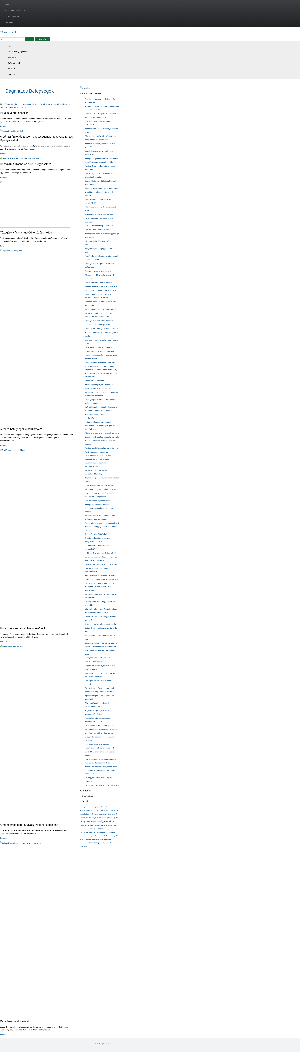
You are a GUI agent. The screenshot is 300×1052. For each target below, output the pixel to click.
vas (100, 843)
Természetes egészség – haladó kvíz (99, 226)
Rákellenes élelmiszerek (15, 1021)
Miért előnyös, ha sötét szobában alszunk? (101, 489)
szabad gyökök (114, 836)
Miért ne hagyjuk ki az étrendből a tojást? (100, 309)
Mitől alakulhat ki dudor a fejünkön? (98, 230)
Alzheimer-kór (110, 807)
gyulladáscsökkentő (90, 821)
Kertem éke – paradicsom (95, 381)
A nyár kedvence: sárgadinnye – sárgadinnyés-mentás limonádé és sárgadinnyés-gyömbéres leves (98, 455)
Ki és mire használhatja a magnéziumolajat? (101, 624)
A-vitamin (102, 807)
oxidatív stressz (85, 836)
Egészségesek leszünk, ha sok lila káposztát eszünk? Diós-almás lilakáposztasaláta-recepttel (102, 440)
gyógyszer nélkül (106, 821)
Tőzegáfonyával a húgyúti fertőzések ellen (26, 232)
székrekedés (93, 839)
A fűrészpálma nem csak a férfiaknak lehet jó (102, 286)
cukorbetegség (85, 814)
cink (107, 810)
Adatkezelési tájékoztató (15, 10)
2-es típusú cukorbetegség (89, 807)
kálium (109, 825)
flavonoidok (101, 818)
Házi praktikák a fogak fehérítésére (98, 501)
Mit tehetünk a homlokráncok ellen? (98, 347)
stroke (105, 836)
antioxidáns (85, 810)
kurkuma (104, 825)
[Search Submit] (29, 39)
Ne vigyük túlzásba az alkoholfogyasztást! (26, 164)
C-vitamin (102, 810)
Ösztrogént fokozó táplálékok (96, 534)
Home (10, 46)
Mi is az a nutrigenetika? (15, 112)
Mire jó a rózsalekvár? (93, 662)
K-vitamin (90, 825)
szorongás (84, 839)
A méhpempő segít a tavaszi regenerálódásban (29, 824)
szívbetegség (93, 843)
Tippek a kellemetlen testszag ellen (98, 271)
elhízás (88, 818)
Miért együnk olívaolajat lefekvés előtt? (99, 321)
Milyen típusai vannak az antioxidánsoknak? (101, 564)
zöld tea (105, 843)
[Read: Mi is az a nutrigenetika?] (36, 107)
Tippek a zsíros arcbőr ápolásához (98, 325)
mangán (82, 832)
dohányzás (111, 814)
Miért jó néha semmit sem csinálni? (98, 282)
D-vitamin (95, 814)
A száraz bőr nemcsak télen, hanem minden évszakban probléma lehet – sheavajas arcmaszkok (101, 770)
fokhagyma (114, 818)
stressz (100, 836)
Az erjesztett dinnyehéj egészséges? (99, 214)
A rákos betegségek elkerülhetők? (21, 429)
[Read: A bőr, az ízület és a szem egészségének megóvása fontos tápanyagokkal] (11, 131)
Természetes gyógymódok (18, 52)
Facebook (9, 22)
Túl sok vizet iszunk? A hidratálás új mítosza (102, 785)
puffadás (94, 836)
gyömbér (83, 825)
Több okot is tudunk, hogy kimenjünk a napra (102, 433)
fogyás (107, 818)
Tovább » (3, 126)
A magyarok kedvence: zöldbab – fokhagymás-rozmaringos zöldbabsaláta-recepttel (100, 508)
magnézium (110, 829)
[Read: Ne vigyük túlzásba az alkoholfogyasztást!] (20, 158)
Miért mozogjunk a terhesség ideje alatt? (100, 362)
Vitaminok (11, 69)
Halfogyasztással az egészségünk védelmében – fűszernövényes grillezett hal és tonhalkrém (101, 425)
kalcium (97, 825)
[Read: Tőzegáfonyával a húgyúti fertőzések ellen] (35, 227)
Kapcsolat (11, 75)
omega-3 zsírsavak (108, 832)
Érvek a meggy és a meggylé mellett (99, 485)
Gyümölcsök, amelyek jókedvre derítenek (101, 290)
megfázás (89, 832)
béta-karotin (94, 810)
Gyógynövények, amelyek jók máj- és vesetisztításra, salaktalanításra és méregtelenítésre (99, 586)
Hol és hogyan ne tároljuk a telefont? (22, 628)
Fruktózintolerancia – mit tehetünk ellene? (100, 553)
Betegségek (12, 57)
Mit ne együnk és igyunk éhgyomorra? (99, 725)
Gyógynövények (14, 63)
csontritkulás (114, 810)
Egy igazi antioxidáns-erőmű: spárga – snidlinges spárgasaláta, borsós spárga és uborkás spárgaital (101, 354)
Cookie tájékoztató (12, 16)
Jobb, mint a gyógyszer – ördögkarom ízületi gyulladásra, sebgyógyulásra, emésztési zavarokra (102, 526)
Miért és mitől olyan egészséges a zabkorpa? (102, 329)
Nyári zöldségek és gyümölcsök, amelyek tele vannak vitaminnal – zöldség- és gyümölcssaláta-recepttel (101, 410)
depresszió (103, 814)
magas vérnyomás (98, 829)
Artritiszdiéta (89, 418)
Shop (7, 5)
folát (81, 821)
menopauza (97, 832)
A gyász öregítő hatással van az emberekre (101, 448)
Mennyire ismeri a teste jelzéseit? (97, 658)
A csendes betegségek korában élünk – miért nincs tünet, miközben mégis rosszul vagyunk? (102, 191)
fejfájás (94, 818)
